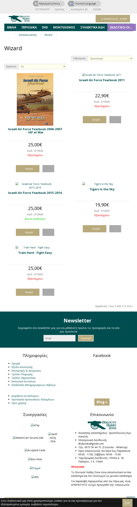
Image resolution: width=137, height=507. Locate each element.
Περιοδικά (29, 27)
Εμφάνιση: (11, 66)
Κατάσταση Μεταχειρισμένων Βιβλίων (33, 385)
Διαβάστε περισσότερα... (45, 504)
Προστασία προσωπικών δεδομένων (32, 399)
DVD (45, 27)
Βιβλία (11, 27)
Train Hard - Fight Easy (35, 253)
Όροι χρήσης (18, 403)
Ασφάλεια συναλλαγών (25, 396)
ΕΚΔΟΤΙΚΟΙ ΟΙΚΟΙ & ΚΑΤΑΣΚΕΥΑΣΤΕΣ (123, 27)
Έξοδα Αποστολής (22, 367)
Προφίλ (15, 363)
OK (127, 503)
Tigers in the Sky (102, 189)
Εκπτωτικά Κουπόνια (23, 381)
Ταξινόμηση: (79, 58)
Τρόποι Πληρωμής (22, 374)
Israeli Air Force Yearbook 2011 (102, 80)
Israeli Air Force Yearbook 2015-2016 (35, 193)
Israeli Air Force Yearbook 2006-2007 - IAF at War (35, 130)
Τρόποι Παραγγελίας (23, 377)
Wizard (48, 34)
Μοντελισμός (64, 27)
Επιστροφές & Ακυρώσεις (26, 370)
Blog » (102, 402)
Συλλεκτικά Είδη (92, 27)
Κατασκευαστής (28, 34)
